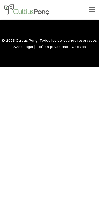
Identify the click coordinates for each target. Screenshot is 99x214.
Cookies (79, 46)
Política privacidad (52, 46)
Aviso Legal (23, 46)
